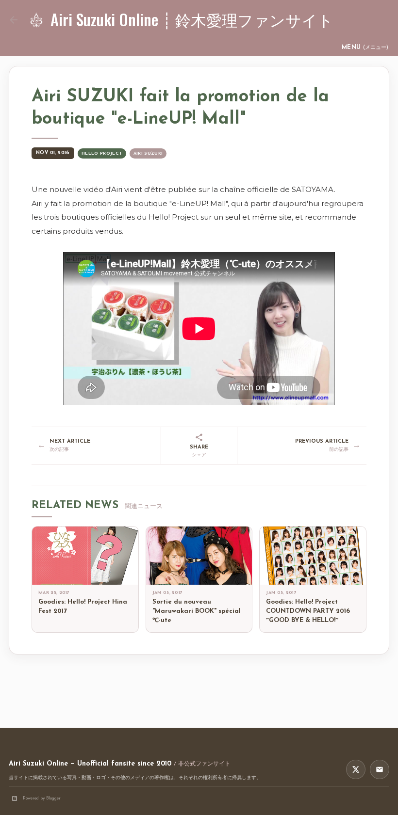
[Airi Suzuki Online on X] (355, 769)
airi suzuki (148, 153)
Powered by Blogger (42, 798)
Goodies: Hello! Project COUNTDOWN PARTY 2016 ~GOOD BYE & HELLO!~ (308, 611)
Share (199, 451)
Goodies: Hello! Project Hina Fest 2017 (82, 606)
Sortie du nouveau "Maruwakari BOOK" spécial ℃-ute (196, 611)
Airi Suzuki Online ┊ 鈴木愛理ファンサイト (191, 19)
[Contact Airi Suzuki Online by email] (379, 769)
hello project (102, 153)
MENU (365, 47)
